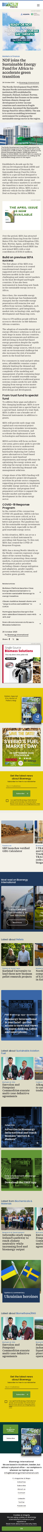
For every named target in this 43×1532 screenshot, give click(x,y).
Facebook (21, 1506)
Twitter (21, 1502)
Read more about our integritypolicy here (25, 804)
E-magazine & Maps (21, 1478)
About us (21, 1489)
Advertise (21, 1482)
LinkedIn (21, 1499)
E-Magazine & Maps (11, 1429)
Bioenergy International (29, 82)
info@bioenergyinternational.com (21, 1473)
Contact (21, 1493)
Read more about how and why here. (21, 1524)
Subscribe (11, 1438)
